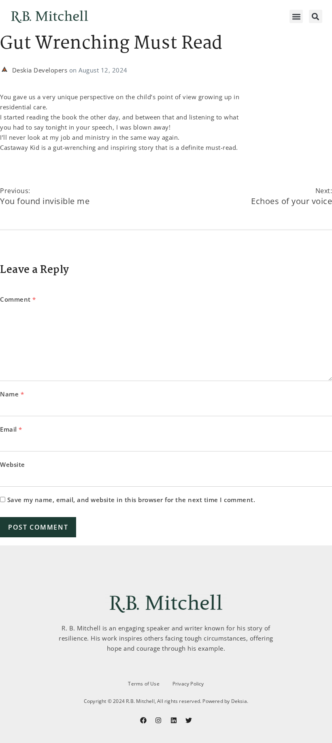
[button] (296, 16)
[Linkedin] (173, 720)
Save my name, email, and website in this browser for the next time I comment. (131, 500)
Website (12, 464)
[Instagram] (158, 720)
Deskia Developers (40, 70)
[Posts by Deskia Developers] (6, 70)
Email (11, 429)
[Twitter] (188, 720)
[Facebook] (143, 720)
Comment (18, 299)
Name (12, 394)
